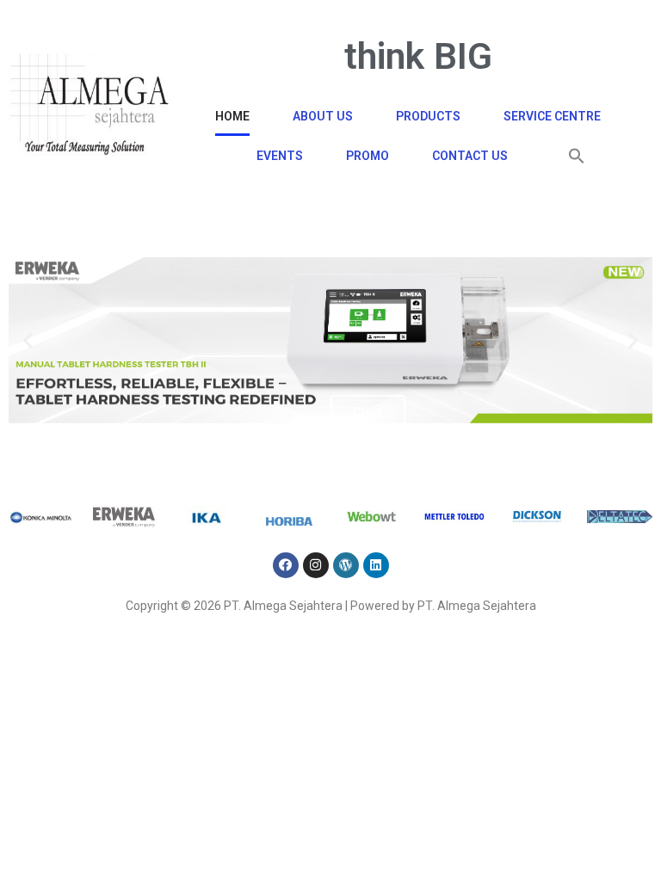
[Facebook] (286, 565)
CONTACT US (470, 156)
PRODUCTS (428, 116)
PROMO (367, 156)
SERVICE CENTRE (552, 116)
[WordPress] (346, 565)
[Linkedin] (376, 565)
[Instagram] (316, 565)
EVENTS (279, 156)
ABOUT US (323, 116)
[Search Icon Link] (576, 156)
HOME (232, 116)
